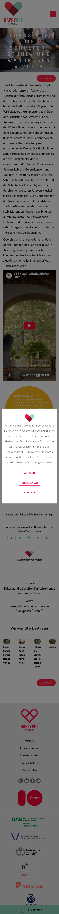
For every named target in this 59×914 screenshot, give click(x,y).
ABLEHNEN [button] (29, 473)
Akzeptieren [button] (29, 492)
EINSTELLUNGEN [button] (29, 482)
